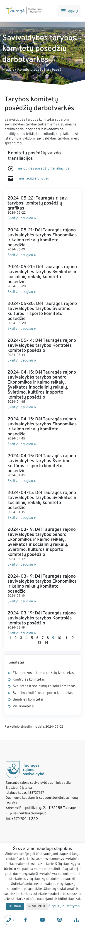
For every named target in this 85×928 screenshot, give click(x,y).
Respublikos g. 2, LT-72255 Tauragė (47, 808)
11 (65, 638)
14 (46, 643)
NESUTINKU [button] (36, 906)
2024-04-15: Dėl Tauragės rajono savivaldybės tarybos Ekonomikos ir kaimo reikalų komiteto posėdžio (42, 426)
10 (59, 638)
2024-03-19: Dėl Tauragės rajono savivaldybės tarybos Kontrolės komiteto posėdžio (41, 618)
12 (72, 638)
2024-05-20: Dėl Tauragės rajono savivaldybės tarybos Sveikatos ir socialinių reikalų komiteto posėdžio (42, 274)
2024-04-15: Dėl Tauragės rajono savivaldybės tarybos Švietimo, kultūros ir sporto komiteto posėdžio (41, 463)
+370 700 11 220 (24, 819)
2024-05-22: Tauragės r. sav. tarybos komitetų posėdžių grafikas (37, 203)
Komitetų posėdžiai (33, 69)
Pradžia (8, 69)
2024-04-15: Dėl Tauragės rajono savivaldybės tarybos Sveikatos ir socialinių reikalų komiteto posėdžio (42, 500)
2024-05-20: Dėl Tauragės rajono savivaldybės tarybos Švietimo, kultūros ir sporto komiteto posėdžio (42, 311)
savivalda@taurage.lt (29, 813)
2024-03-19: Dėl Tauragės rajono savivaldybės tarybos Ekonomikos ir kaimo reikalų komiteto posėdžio (42, 584)
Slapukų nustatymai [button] (64, 906)
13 (39, 643)
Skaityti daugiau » (21, 218)
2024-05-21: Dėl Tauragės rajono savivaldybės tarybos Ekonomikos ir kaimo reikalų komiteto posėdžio (42, 237)
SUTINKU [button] (14, 906)
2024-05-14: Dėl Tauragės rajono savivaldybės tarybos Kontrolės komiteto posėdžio (41, 346)
